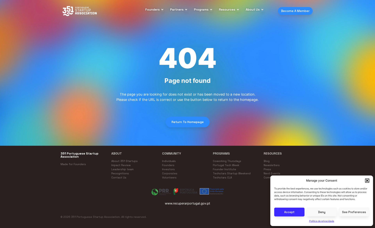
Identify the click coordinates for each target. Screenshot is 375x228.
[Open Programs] (211, 9)
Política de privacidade (321, 221)
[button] (367, 181)
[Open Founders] (162, 9)
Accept (289, 212)
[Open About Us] (262, 9)
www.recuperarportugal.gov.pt (187, 203)
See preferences (354, 212)
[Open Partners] (186, 9)
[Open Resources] (237, 9)
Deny (321, 212)
